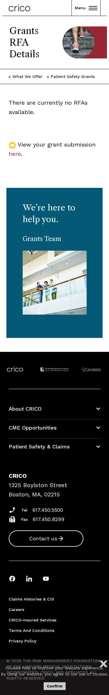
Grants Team (42, 239)
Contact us (43, 538)
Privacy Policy (22, 641)
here (15, 153)
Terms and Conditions (31, 630)
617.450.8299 (48, 519)
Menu (80, 8)
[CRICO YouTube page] (45, 578)
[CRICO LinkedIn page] (29, 578)
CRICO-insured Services (32, 620)
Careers (16, 609)
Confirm (54, 686)
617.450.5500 (48, 510)
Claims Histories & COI (31, 599)
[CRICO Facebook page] (12, 578)
